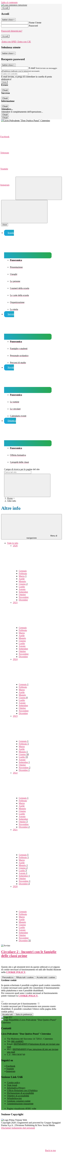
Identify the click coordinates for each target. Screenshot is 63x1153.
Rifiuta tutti (25, 977)
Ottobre (22, 594)
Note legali (12, 1085)
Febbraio (23, 573)
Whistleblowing (14, 1098)
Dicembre (23, 600)
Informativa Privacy (16, 1088)
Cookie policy (13, 1082)
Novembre (24, 597)
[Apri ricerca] (39, 188)
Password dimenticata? (11, 31)
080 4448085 (17, 1041)
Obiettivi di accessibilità (18, 1095)
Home (10, 498)
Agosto (22, 589)
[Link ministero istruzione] (14, 5)
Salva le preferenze (24, 1014)
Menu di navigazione (42, 537)
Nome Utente (35, 22)
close (4, 225)
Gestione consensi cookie (18, 1101)
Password (33, 25)
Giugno (23, 584)
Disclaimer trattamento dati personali (18, 1128)
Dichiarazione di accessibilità (20, 1093)
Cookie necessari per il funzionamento (19, 1003)
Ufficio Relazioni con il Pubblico (22, 1090)
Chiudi (5, 90)
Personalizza (7, 977)
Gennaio (23, 571)
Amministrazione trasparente (20, 1103)
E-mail (32, 68)
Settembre (23, 592)
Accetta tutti (46, 977)
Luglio (22, 586)
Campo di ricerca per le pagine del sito (22, 469)
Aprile (22, 579)
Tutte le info (12, 543)
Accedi (5, 8)
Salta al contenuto (9, 2)
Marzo (23, 576)
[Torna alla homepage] (31, 120)
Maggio (22, 581)
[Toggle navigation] (24, 211)
